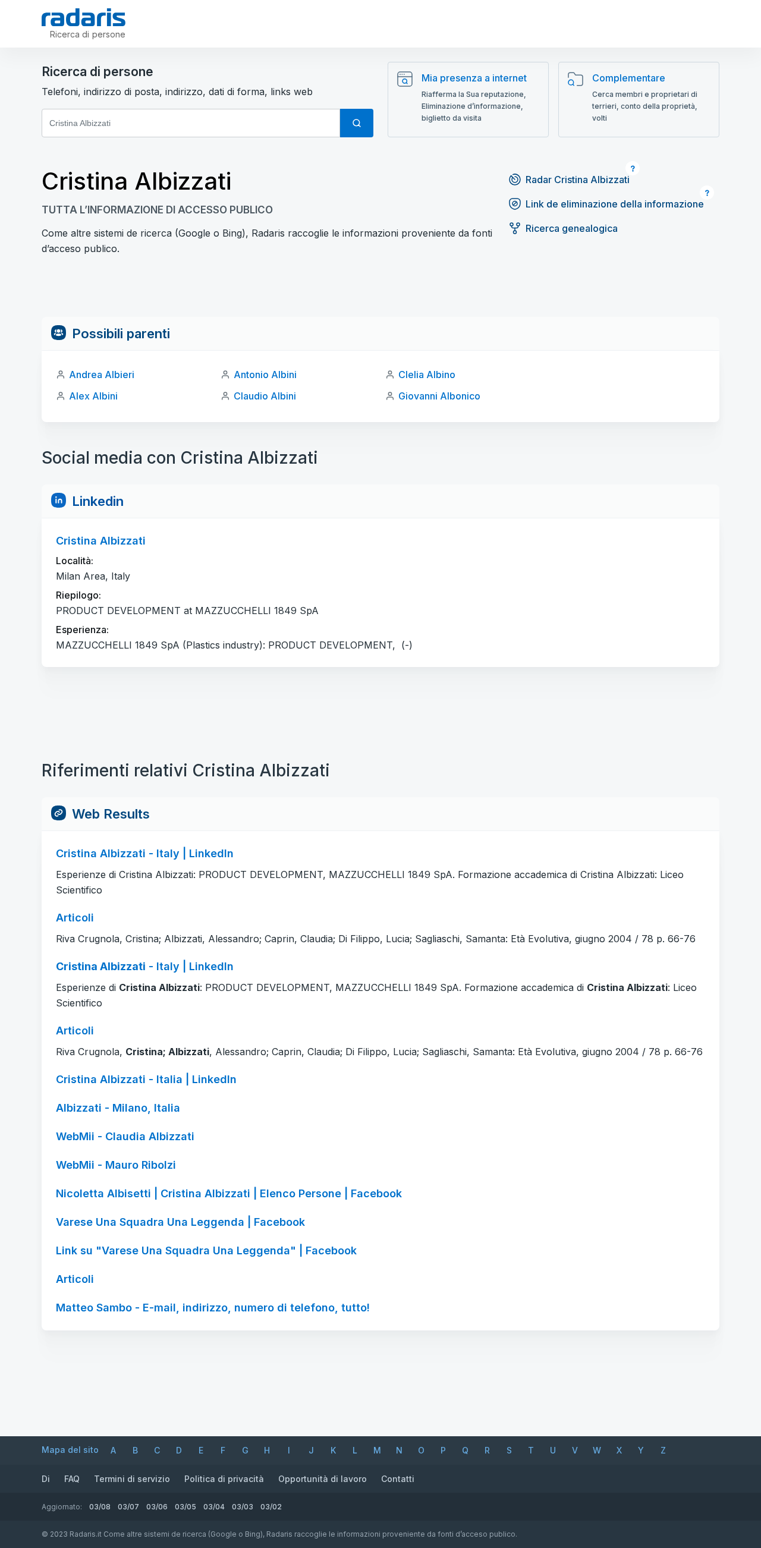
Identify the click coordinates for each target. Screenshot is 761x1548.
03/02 (271, 1506)
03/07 (128, 1506)
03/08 (100, 1506)
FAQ (72, 1479)
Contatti (397, 1479)
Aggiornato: (62, 1506)
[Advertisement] (380, 290)
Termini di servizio (132, 1479)
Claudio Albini (265, 396)
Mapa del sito (70, 1450)
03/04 (214, 1506)
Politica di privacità (224, 1479)
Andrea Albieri (101, 374)
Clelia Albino (426, 374)
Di (46, 1479)
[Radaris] (83, 17)
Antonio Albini (265, 374)
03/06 (157, 1506)
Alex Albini (93, 396)
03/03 (242, 1506)
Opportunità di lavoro (322, 1479)
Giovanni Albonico (439, 396)
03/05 (185, 1506)
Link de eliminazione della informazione (615, 204)
